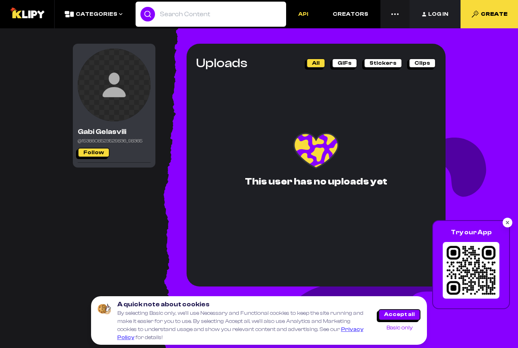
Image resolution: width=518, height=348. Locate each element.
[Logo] (27, 14)
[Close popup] (507, 222)
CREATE (494, 14)
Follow (93, 152)
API (303, 14)
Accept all (399, 314)
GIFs (345, 63)
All (316, 63)
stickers (383, 63)
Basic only (399, 328)
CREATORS (350, 14)
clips (422, 63)
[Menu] (395, 14)
